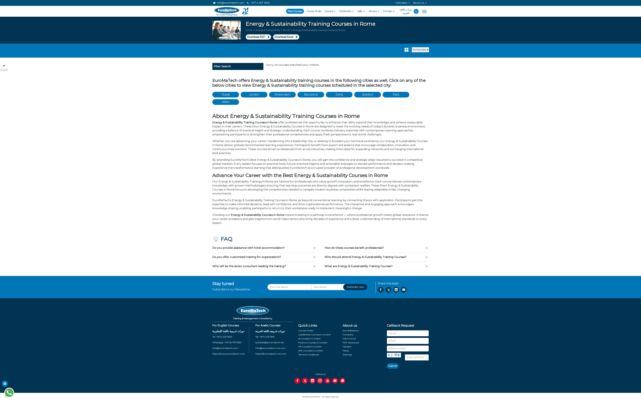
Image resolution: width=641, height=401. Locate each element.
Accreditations (351, 330)
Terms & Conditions (308, 354)
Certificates (345, 11)
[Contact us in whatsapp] (342, 381)
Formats (388, 11)
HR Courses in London (310, 346)
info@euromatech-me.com (270, 348)
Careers (347, 346)
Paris (396, 94)
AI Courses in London (309, 338)
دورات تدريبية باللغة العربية (270, 331)
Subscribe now (355, 286)
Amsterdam (282, 94)
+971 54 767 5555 (233, 342)
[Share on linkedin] (396, 290)
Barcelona (311, 94)
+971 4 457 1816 (266, 337)
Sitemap (347, 354)
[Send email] (335, 381)
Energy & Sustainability (268, 30)
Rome (286, 30)
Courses (329, 11)
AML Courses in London (310, 350)
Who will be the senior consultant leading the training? (249, 266)
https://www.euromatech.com (228, 354)
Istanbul (367, 94)
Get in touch (349, 338)
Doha (339, 94)
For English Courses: (225, 325)
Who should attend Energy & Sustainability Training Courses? (365, 257)
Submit (392, 365)
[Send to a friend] (404, 290)
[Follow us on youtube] (327, 381)
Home (249, 30)
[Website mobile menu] (423, 11)
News (346, 350)
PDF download (351, 342)
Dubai (226, 94)
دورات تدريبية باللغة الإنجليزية (228, 331)
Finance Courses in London (312, 342)
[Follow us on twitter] (305, 381)
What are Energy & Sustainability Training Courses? (359, 266)
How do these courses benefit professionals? (354, 247)
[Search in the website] (416, 11)
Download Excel (284, 36)
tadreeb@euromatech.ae (269, 342)
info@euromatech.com (230, 2)
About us (418, 2)
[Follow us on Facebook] (297, 381)
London (254, 94)
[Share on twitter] (388, 290)
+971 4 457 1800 (260, 2)
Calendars (401, 2)
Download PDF (256, 36)
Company (348, 334)
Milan (225, 102)
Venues (373, 11)
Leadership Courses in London (314, 334)
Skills (360, 11)
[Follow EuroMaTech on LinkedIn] (5, 383)
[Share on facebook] (381, 290)
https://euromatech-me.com (270, 354)
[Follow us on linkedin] (312, 381)
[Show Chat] (9, 392)
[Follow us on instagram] (320, 381)
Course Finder (314, 11)
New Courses (295, 11)
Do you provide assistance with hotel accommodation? (248, 247)
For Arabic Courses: (268, 325)
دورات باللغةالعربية (406, 11)
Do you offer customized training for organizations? (246, 257)
